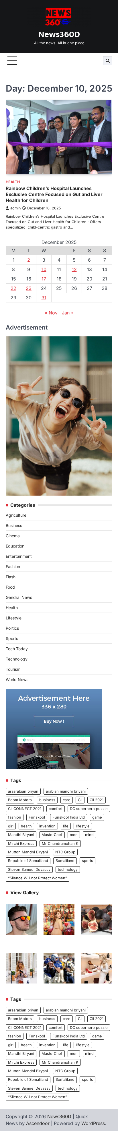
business (47, 800)
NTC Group (65, 852)
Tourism (13, 669)
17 (44, 279)
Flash (10, 576)
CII (80, 800)
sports (87, 861)
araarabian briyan (23, 791)
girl (10, 826)
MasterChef (52, 835)
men (74, 835)
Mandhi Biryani (21, 835)
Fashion (13, 566)
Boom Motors (20, 800)
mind (89, 835)
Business (14, 525)
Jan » (68, 313)
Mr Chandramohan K (60, 843)
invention (47, 826)
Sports (12, 638)
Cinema (13, 535)
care (66, 800)
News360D (59, 34)
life (65, 826)
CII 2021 (96, 800)
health (26, 826)
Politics (12, 628)
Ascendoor (38, 1123)
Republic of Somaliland (28, 861)
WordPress (93, 1123)
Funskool (37, 817)
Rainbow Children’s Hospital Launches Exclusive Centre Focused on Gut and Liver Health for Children (54, 194)
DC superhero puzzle (89, 809)
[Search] (107, 60)
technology (68, 869)
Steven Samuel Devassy (29, 869)
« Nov (51, 313)
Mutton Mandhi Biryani (28, 852)
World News (17, 679)
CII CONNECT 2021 (24, 809)
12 (74, 269)
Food (10, 587)
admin (15, 208)
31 (44, 297)
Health (13, 182)
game (97, 817)
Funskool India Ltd (68, 817)
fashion (14, 817)
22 (13, 288)
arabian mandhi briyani (66, 791)
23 (29, 288)
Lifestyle (13, 617)
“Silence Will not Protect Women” (37, 878)
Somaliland (65, 861)
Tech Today (17, 648)
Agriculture (16, 515)
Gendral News (19, 597)
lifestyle (83, 826)
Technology (16, 659)
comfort (55, 809)
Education (15, 546)
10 (44, 269)
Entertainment (19, 556)
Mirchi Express (21, 843)
